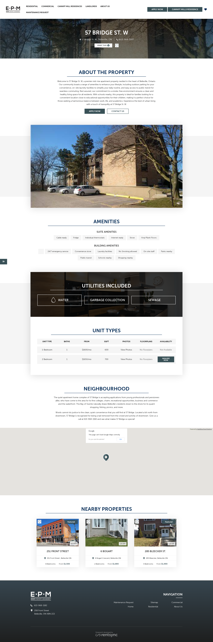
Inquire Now (166, 359)
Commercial (47, 6)
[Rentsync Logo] (106, 634)
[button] (106, 458)
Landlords (91, 6)
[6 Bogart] (106, 532)
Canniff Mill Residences (70, 6)
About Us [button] (105, 6)
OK (120, 439)
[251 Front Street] (58, 532)
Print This (102, 45)
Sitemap (154, 602)
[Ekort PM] (13, 9)
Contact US (117, 111)
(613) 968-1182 (126, 39)
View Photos (126, 350)
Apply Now (157, 9)
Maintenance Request (37, 12)
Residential (32, 6)
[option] (106, 166)
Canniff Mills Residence (185, 9)
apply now (94, 111)
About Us (178, 606)
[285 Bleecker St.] (155, 532)
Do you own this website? (97, 439)
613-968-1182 (40, 605)
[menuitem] (32, 6)
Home (130, 606)
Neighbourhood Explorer (204, 429)
